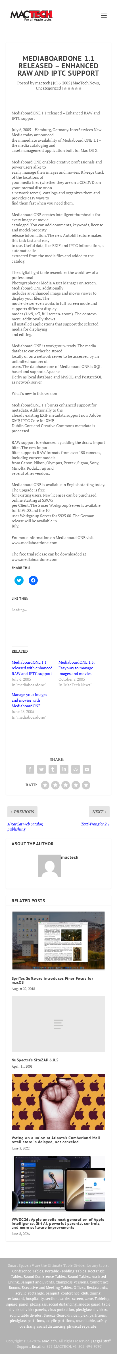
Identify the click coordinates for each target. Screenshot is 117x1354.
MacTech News (86, 83)
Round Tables (79, 1276)
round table (85, 1320)
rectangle (36, 1293)
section (51, 1298)
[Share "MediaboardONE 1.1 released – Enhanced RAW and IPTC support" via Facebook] (30, 769)
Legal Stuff (101, 1341)
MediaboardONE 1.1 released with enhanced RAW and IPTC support (32, 667)
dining (95, 1293)
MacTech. (50, 1341)
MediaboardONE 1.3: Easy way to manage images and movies (76, 667)
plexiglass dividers (91, 1309)
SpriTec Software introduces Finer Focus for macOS (52, 980)
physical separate (81, 1326)
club (84, 1293)
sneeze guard (89, 1304)
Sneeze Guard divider (61, 1315)
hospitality (35, 1298)
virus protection (61, 1309)
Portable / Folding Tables (65, 1271)
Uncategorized (48, 88)
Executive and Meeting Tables (47, 1287)
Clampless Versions (72, 1282)
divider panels (34, 1309)
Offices (79, 1287)
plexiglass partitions (27, 1320)
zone (89, 1298)
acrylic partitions (60, 1320)
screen (77, 1298)
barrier (64, 1298)
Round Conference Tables (45, 1276)
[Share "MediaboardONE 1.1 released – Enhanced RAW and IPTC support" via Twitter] (41, 769)
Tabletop (102, 1298)
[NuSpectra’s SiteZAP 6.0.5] (59, 1024)
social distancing (63, 1304)
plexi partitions (93, 1315)
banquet (52, 1293)
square (11, 1304)
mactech (42, 83)
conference (70, 1293)
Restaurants (97, 1287)
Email (36, 1346)
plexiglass (38, 1304)
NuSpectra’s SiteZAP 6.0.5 (35, 1060)
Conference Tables (27, 1271)
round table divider (26, 1315)
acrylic (20, 1293)
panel (23, 1304)
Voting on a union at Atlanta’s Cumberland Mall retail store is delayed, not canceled (56, 1139)
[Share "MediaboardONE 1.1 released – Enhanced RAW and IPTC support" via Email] (87, 769)
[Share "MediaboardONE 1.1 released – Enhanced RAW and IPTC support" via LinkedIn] (64, 769)
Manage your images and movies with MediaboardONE (29, 700)
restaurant (15, 1298)
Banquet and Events (37, 1282)
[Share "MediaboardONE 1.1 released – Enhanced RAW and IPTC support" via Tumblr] (52, 769)
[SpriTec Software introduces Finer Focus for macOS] (59, 941)
